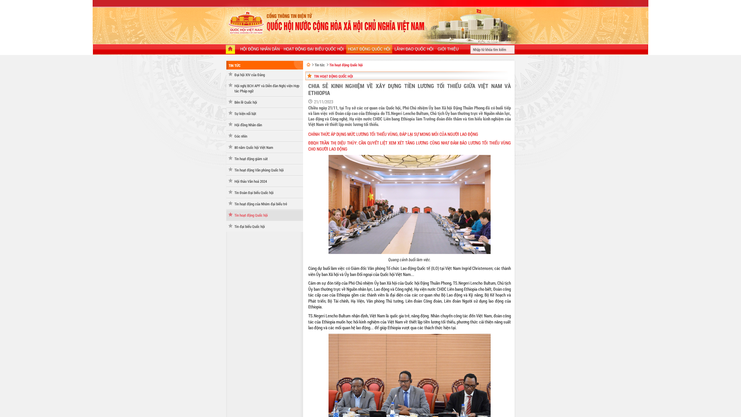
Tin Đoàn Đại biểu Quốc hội (254, 192)
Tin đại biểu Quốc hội (249, 226)
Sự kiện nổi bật (245, 113)
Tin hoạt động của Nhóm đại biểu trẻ (260, 203)
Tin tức (235, 65)
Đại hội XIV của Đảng (249, 74)
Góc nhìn (240, 136)
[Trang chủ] (230, 50)
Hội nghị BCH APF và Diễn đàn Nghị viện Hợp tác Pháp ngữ (266, 88)
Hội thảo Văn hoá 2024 (250, 181)
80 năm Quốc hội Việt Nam (253, 147)
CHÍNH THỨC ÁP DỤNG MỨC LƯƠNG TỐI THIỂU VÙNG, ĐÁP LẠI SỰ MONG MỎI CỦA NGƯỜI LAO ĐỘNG (393, 134)
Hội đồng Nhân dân (248, 124)
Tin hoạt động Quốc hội (251, 215)
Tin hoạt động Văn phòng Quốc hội (259, 170)
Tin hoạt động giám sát (251, 158)
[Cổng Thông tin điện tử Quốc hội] (308, 64)
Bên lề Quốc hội (245, 102)
